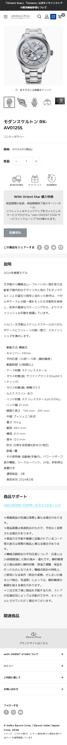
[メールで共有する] (60, 247)
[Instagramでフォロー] (13, 712)
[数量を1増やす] (36, 161)
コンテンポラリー (14, 136)
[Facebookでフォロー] (6, 712)
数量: (7, 161)
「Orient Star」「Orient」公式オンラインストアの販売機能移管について (34, 5)
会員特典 (53, 16)
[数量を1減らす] (16, 161)
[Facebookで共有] (39, 247)
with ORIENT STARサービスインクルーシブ (32, 505)
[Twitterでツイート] (53, 247)
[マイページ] (47, 17)
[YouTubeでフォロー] (20, 712)
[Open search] (39, 17)
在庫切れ (15, 232)
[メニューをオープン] (5, 16)
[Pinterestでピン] (46, 247)
